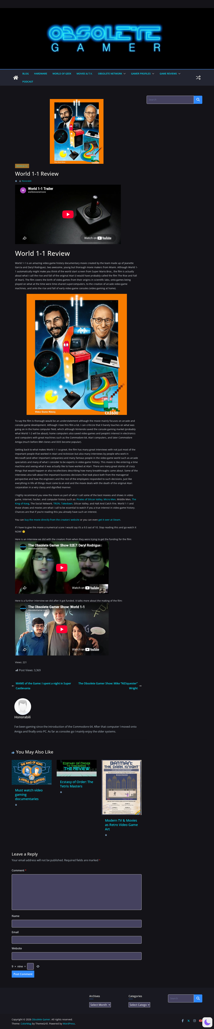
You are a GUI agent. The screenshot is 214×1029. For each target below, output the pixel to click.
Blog (25, 73)
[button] (124, 73)
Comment (19, 870)
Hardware (40, 73)
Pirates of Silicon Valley (89, 499)
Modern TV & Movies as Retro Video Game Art (121, 824)
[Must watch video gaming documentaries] (32, 762)
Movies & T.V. (85, 73)
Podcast (27, 81)
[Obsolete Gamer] (16, 78)
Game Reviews (168, 73)
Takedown (67, 503)
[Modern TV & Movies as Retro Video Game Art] (122, 762)
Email (15, 932)
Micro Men (110, 499)
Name (15, 916)
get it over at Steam (109, 519)
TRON (56, 503)
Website (17, 948)
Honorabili (26, 180)
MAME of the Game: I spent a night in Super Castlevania (43, 686)
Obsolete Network (110, 73)
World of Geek (61, 73)
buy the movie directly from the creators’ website (52, 519)
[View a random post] (198, 78)
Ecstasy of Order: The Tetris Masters (76, 784)
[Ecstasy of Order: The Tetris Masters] (77, 762)
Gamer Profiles (141, 73)
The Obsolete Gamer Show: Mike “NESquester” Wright (108, 686)
